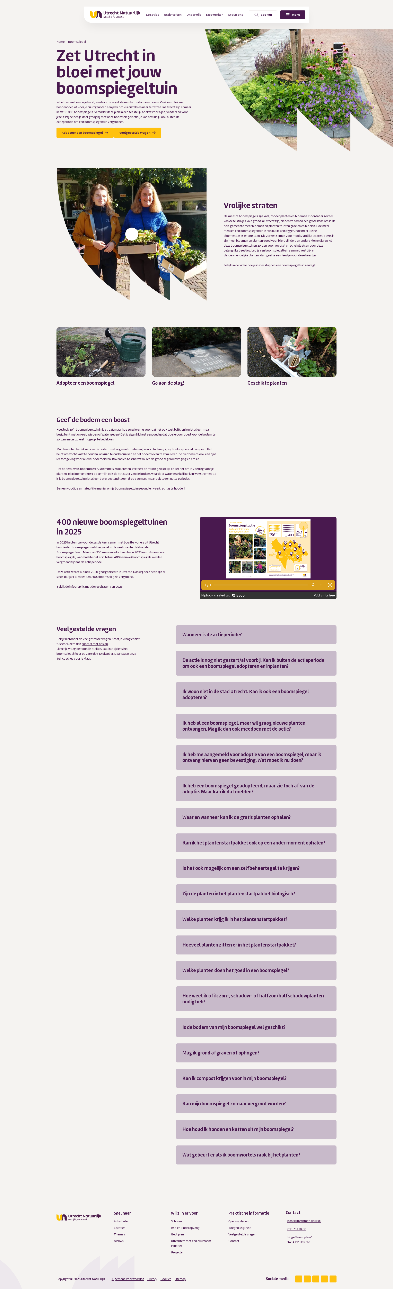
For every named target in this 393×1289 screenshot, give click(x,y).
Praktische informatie (248, 1213)
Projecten (177, 1252)
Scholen (176, 1221)
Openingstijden (238, 1221)
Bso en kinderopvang (185, 1228)
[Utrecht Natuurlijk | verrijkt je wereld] (115, 14)
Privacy (152, 1279)
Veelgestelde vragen (135, 133)
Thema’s (120, 1234)
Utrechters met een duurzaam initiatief (191, 1243)
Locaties (119, 1228)
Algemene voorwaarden (128, 1279)
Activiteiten (121, 1221)
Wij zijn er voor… (186, 1213)
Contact (233, 1241)
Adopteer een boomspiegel (83, 133)
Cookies (165, 1279)
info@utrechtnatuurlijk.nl (304, 1221)
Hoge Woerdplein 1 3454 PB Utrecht (299, 1239)
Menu (296, 15)
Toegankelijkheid (239, 1228)
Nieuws (119, 1241)
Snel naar (122, 1213)
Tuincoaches (64, 658)
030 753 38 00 (296, 1229)
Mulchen (62, 449)
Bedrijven (177, 1234)
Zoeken (266, 15)
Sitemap (180, 1279)
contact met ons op (95, 644)
